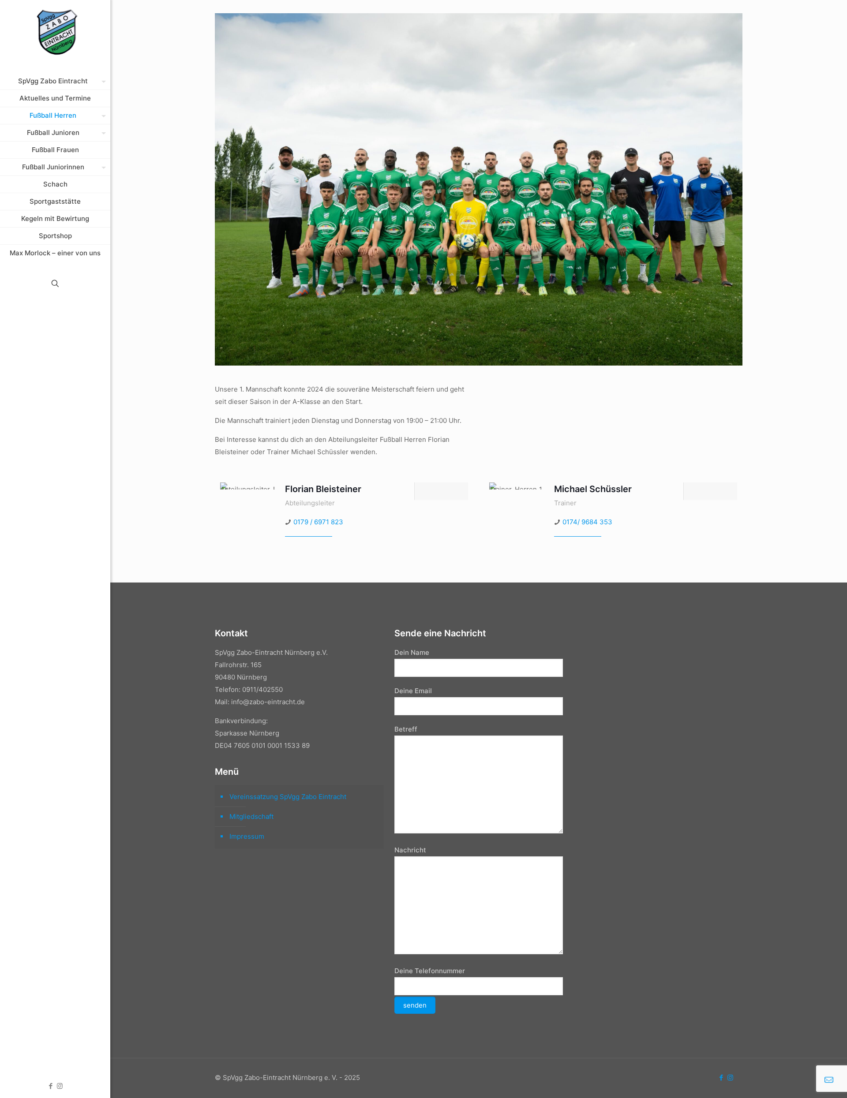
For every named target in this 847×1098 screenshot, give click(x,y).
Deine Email (413, 691)
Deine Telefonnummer (429, 971)
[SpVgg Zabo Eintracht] (55, 33)
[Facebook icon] (50, 1086)
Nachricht (410, 850)
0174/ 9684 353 (587, 522)
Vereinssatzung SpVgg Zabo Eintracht (287, 796)
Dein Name (411, 652)
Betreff (405, 729)
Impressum (246, 836)
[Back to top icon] (804, 1080)
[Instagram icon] (59, 1086)
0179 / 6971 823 (318, 522)
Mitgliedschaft (251, 816)
